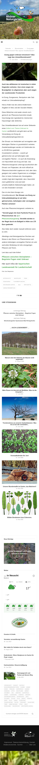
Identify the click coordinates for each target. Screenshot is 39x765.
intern (27, 744)
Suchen (20, 745)
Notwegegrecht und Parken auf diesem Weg (25, 674)
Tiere (5, 704)
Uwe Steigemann (9, 302)
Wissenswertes (19, 48)
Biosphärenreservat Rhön (11, 687)
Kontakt (32, 742)
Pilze (18, 698)
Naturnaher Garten (9, 284)
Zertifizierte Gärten (27, 706)
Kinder (6, 694)
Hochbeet (7, 692)
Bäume (28, 687)
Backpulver (17, 278)
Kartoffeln (25, 692)
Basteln (22, 685)
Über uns (32, 745)
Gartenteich (19, 689)
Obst (27, 696)
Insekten (18, 692)
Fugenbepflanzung (19, 281)
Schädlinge (22, 700)
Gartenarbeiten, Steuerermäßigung (15, 665)
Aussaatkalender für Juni (20, 455)
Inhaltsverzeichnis (9, 745)
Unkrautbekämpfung (9, 288)
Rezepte (29, 698)
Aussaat (15, 685)
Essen (6, 689)
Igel (13, 692)
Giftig (12, 690)
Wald (26, 704)
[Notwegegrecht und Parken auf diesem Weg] (9, 676)
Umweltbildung (13, 704)
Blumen (23, 687)
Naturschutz (20, 696)
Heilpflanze (19, 690)
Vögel (21, 704)
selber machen (8, 702)
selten (16, 702)
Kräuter (27, 694)
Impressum (8, 742)
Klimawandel (13, 694)
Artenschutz (7, 278)
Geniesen (6, 690)
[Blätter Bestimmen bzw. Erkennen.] (19, 503)
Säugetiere (31, 702)
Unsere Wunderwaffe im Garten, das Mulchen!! (19, 486)
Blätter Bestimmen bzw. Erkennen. (19, 517)
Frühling (12, 689)
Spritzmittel (27, 284)
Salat (10, 700)
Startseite (8, 48)
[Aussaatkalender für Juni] (19, 441)
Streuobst (23, 702)
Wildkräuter (16, 706)
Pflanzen (6, 698)
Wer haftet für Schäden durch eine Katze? (18, 647)
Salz (19, 284)
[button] (5, 553)
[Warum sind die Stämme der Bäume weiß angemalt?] (19, 343)
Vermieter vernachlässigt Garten (14, 639)
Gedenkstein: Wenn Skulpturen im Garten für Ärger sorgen (19, 656)
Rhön (5, 700)
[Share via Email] (20, 295)
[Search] (34, 42)
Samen (15, 700)
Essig (25, 278)
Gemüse (27, 689)
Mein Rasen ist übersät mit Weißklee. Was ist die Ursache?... (19, 391)
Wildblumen (7, 706)
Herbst (27, 690)
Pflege (13, 698)
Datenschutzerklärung (21, 742)
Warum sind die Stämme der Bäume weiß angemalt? (19, 358)
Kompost (21, 694)
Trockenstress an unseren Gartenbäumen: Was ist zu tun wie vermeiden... (19, 423)
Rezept (23, 698)
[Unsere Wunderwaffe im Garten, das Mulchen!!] (19, 472)
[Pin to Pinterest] (18, 295)
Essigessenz (6, 281)
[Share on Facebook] (17, 295)
